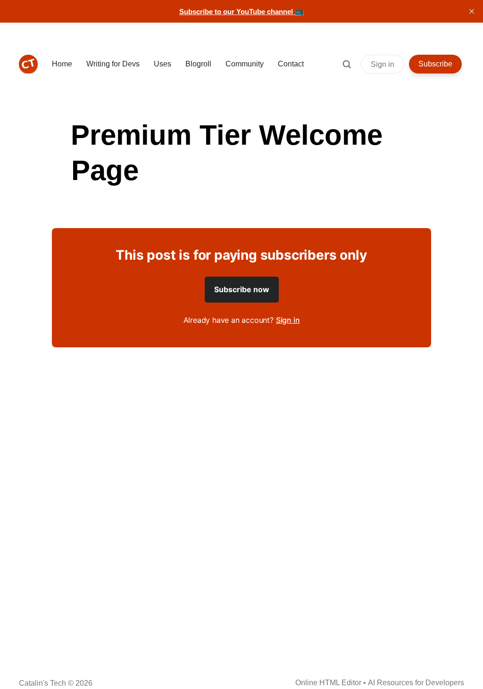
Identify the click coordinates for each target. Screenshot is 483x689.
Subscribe (435, 64)
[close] (471, 11)
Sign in (382, 64)
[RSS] (98, 682)
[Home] (28, 64)
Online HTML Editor (328, 683)
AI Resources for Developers (416, 683)
